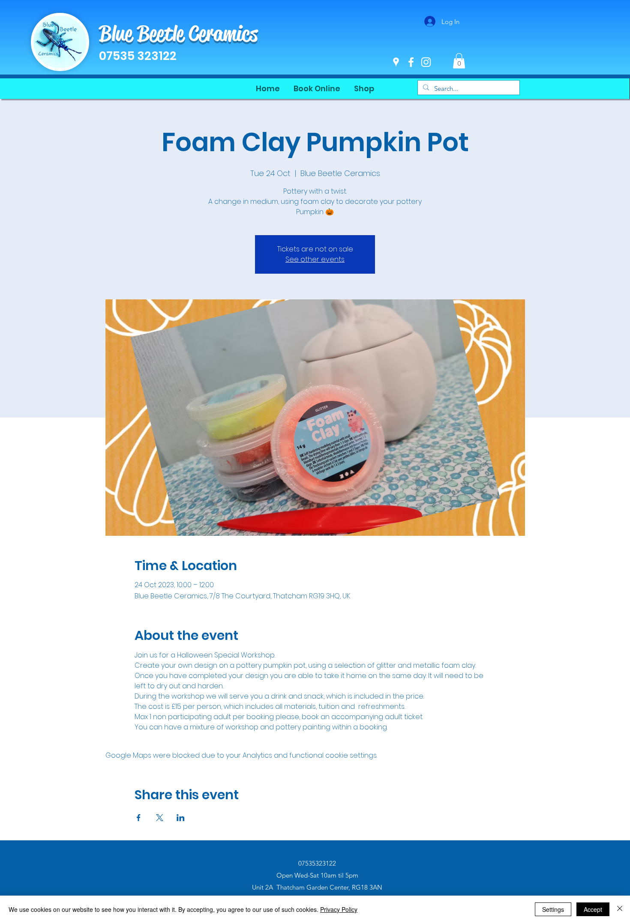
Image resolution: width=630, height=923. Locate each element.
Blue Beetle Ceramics (178, 33)
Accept (593, 909)
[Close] (620, 909)
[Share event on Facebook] (139, 817)
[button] (459, 61)
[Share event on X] (160, 817)
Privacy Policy (338, 909)
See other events (315, 259)
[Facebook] (411, 62)
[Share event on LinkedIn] (181, 817)
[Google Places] (396, 62)
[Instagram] (426, 62)
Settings (553, 909)
